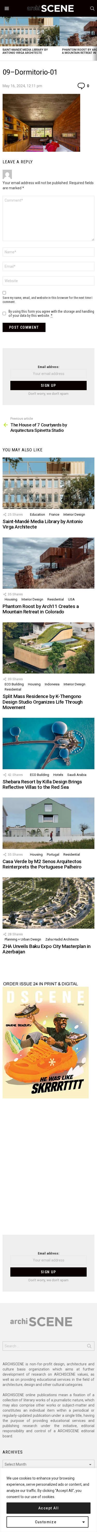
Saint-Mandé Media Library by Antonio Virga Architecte (25, 51)
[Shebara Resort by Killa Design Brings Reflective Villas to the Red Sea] (48, 743)
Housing (11, 599)
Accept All (48, 1508)
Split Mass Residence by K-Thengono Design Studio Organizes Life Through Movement (43, 701)
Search (89, 1347)
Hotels (58, 775)
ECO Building (14, 684)
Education (37, 514)
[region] (48, 1500)
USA (71, 599)
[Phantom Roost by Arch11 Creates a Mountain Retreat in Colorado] (48, 563)
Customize (46, 1522)
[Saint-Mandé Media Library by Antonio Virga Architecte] (29, 31)
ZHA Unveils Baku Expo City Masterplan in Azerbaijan (47, 949)
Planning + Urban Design (23, 939)
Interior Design (74, 514)
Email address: (48, 367)
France (54, 514)
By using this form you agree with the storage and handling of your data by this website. (51, 313)
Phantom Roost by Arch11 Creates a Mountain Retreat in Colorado (41, 609)
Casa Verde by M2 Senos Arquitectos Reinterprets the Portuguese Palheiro (42, 864)
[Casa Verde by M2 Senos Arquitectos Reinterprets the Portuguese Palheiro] (48, 823)
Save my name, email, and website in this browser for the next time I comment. (47, 300)
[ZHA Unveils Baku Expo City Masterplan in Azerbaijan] (48, 903)
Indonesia (52, 684)
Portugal (53, 854)
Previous (2, 39)
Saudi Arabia (76, 775)
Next (94, 39)
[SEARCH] (92, 8)
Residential (55, 599)
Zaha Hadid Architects (62, 939)
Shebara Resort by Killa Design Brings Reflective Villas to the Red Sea (42, 784)
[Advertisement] (48, 1170)
